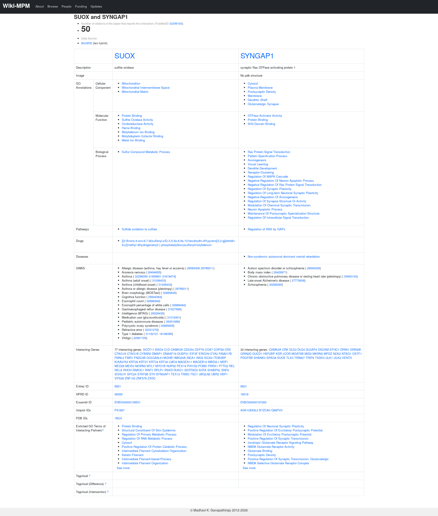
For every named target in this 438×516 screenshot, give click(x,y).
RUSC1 (178, 370)
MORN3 (140, 366)
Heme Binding (131, 128)
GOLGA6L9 (154, 357)
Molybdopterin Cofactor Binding (142, 136)
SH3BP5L (213, 370)
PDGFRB (246, 357)
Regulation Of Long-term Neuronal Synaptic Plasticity (283, 193)
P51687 (120, 410)
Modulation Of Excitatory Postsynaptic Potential (279, 434)
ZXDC (152, 378)
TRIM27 (299, 357)
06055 (119, 394)
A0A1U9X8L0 (249, 410)
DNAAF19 (169, 353)
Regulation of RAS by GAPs (266, 229)
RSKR (168, 370)
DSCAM (323, 349)
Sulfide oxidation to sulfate (139, 229)
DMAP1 (157, 353)
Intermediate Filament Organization (145, 463)
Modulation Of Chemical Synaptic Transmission (279, 205)
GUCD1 (257, 353)
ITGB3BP (220, 357)
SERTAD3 (191, 370)
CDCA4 (189, 349)
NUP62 (171, 366)
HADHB (167, 357)
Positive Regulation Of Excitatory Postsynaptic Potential (285, 430)
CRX (228, 349)
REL (232, 366)
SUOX (125, 55)
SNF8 (225, 370)
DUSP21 (183, 353)
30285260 (275, 284)
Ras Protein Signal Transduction (269, 152)
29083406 (193, 268)
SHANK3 (260, 357)
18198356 (165, 334)
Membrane (255, 95)
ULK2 (337, 357)
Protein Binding (132, 115)
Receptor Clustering (261, 172)
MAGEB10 (200, 362)
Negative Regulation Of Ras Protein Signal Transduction (285, 184)
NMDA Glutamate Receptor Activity (271, 446)
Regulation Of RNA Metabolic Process (147, 438)
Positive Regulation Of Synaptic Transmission (278, 438)
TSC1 (194, 374)
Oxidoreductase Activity (138, 124)
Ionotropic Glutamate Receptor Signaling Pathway (280, 442)
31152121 (152, 334)
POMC (202, 366)
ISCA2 (208, 357)
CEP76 (199, 349)
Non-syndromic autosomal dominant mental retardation (284, 256)
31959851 (155, 276)
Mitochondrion (131, 83)
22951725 (139, 338)
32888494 (152, 301)
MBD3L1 (213, 362)
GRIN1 (344, 349)
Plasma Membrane (260, 87)
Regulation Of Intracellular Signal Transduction (278, 217)
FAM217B (225, 353)
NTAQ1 (346, 353)
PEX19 (181, 366)
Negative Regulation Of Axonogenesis (273, 197)
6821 (118, 386)
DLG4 (301, 349)
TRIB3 (185, 374)
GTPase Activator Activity (265, 115)
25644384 (154, 297)
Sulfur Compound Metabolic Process (146, 152)
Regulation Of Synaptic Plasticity (270, 189)
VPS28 (119, 378)
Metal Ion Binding (133, 140)
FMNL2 (119, 357)
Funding (81, 6)
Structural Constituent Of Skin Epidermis (149, 430)
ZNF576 (141, 378)
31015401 (173, 317)
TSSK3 (320, 357)
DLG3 (293, 349)
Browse (52, 6)
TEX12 (175, 374)
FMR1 (129, 357)
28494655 (154, 272)
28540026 (313, 268)
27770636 (298, 280)
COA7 (209, 349)
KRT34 (153, 362)
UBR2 (215, 374)
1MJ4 (118, 418)
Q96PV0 (276, 410)
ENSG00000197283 (253, 402)
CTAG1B (133, 353)
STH (152, 374)
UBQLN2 (204, 374)
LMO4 (173, 362)
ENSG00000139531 (128, 402)
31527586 (174, 309)
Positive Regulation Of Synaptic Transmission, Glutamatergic (288, 459)
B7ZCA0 (264, 410)
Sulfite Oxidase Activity (137, 119)
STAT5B (142, 374)
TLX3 (289, 357)
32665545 (169, 292)
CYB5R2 (145, 353)
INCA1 (191, 357)
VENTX (347, 357)
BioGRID (86, 43)
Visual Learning (258, 164)
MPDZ (328, 353)
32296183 (175, 23)
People (66, 6)
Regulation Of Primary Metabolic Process (149, 434)
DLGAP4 (311, 349)
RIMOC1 (138, 370)
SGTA (202, 370)
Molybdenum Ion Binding (138, 132)
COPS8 (219, 349)
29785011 (207, 268)
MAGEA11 (185, 362)
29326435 (157, 313)
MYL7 (150, 366)
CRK (285, 349)
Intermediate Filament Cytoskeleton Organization (154, 451)
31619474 (168, 276)
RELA (118, 370)
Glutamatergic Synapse (263, 104)
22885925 (167, 325)
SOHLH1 (120, 374)
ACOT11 (148, 349)
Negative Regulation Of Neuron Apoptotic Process (281, 180)
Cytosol (253, 83)
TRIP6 (310, 357)
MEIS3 (129, 366)
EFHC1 (334, 349)
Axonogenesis (257, 160)
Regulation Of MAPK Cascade (268, 176)
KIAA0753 (121, 362)
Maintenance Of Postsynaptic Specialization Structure (283, 213)
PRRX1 (213, 366)
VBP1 (224, 374)
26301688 (172, 321)
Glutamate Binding (260, 451)
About (39, 6)
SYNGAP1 (257, 55)
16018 (244, 394)
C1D (167, 349)
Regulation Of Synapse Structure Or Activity (277, 201)
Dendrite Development (262, 168)
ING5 (199, 357)
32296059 (141, 276)
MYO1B (160, 366)
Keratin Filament (132, 455)
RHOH (127, 370)
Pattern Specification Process (267, 156)
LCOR (287, 353)
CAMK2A (177, 349)
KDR (279, 353)
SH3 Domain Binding (261, 124)
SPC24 (131, 374)
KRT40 (163, 362)
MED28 (119, 366)
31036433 (158, 280)
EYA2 (214, 353)
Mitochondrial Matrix (135, 91)
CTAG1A (120, 353)
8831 (243, 386)
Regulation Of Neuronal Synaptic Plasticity (276, 426)
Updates (96, 6)
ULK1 (329, 357)
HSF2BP (269, 353)
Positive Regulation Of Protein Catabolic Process (154, 446)
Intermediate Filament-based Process (146, 459)
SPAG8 (271, 357)
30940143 (350, 276)
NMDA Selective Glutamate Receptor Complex (278, 463)
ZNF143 (130, 378)
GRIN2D (245, 353)
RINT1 (149, 370)
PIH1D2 (192, 366)
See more (123, 468)
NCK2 (337, 353)
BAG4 (159, 349)
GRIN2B (355, 349)
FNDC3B (140, 357)
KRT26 (133, 362)
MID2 (308, 353)
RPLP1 (159, 370)
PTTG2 (223, 366)
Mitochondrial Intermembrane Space (145, 87)
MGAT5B (298, 353)
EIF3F (194, 353)
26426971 (280, 272)
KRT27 (143, 362)
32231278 (151, 329)
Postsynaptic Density (262, 91)
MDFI (224, 362)
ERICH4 (204, 353)
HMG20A (180, 357)
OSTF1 (357, 353)
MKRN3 (318, 353)
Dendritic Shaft (257, 100)
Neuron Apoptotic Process (265, 209)
